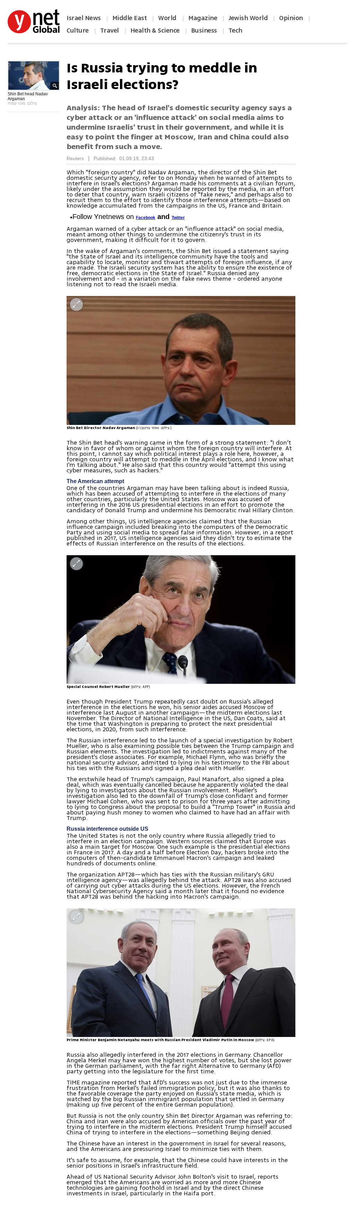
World (168, 18)
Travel (109, 30)
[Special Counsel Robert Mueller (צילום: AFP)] (181, 619)
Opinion (291, 18)
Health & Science (155, 30)
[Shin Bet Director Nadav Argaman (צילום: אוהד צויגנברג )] (181, 360)
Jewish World (248, 18)
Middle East (129, 18)
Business (204, 30)
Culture (78, 30)
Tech (235, 30)
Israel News (84, 18)
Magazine (202, 18)
